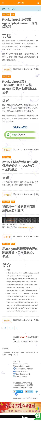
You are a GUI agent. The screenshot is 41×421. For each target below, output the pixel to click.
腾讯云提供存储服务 (25, 383)
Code (13, 14)
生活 (8, 244)
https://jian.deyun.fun (26, 227)
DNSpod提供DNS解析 (25, 385)
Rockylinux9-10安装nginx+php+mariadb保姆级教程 (20, 23)
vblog (10, 355)
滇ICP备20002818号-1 (23, 374)
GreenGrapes (25, 366)
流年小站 (20, 3)
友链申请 (5, 348)
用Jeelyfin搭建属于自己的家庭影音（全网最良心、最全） (20, 252)
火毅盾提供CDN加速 (25, 387)
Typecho (25, 364)
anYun (28, 69)
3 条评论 (35, 236)
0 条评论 (35, 69)
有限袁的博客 (30, 352)
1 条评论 (35, 320)
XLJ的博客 (15, 352)
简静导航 (7, 352)
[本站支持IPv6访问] (20, 376)
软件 (8, 14)
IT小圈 (16, 355)
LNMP (22, 352)
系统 (4, 14)
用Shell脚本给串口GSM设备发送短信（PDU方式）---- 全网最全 (20, 165)
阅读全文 (7, 70)
